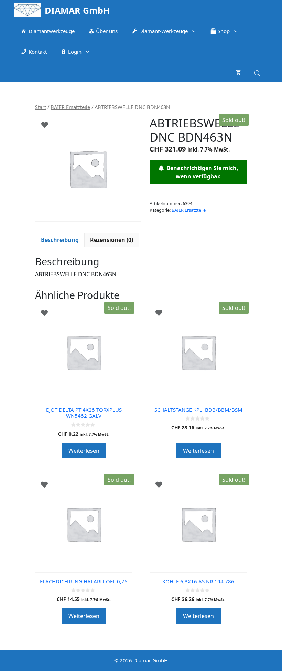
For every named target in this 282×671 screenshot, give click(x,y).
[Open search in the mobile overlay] (257, 72)
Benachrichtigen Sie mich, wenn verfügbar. (201, 172)
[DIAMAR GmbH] (27, 10)
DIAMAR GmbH (77, 10)
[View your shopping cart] (238, 72)
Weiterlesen (83, 451)
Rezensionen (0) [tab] (111, 240)
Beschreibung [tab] (60, 240)
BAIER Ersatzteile (70, 106)
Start (40, 106)
